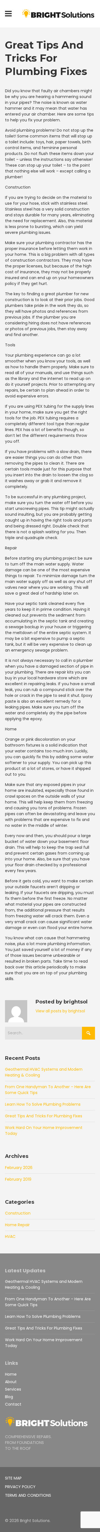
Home (11, 1374)
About (11, 1382)
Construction (18, 1213)
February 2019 (18, 1179)
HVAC (10, 1236)
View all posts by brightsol (60, 1011)
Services (13, 1389)
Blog (9, 1397)
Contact (13, 1404)
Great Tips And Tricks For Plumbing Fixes (43, 1116)
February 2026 (18, 1167)
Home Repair (17, 1225)
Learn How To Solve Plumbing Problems (43, 1104)
